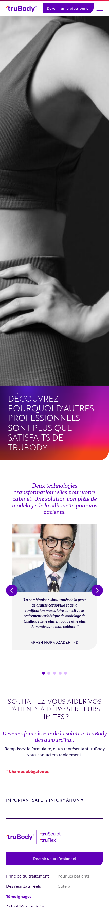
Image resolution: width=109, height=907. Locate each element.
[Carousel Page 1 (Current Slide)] (43, 673)
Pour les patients (73, 876)
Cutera (64, 886)
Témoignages (18, 896)
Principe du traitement (27, 876)
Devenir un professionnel (68, 8)
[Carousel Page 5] (65, 673)
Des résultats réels (23, 886)
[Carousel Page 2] (48, 673)
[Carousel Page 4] (60, 673)
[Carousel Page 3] (54, 673)
